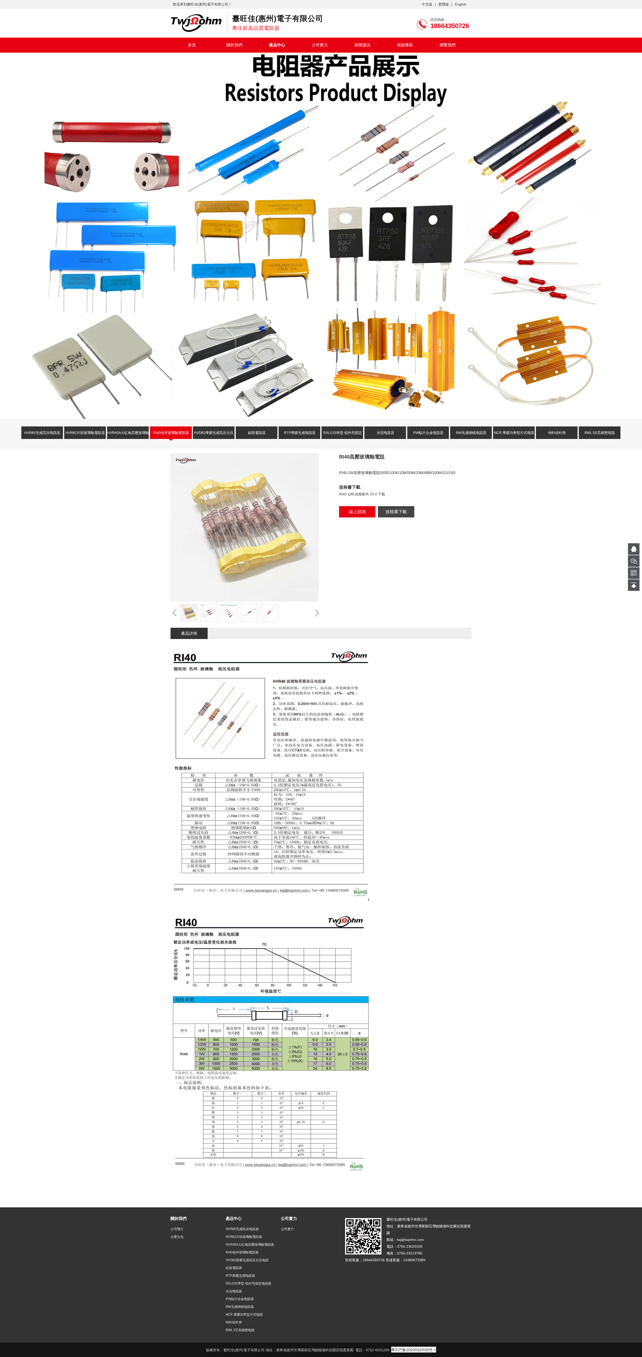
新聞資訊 (362, 45)
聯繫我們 (448, 45)
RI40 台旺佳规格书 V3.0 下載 (362, 494)
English (460, 4)
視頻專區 (405, 45)
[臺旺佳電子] (196, 23)
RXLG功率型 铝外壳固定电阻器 (342, 436)
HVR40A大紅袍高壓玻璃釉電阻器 (128, 436)
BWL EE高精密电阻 (600, 433)
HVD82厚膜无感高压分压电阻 (213, 436)
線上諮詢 (357, 511)
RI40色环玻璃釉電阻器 (171, 433)
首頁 (192, 45)
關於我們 (234, 45)
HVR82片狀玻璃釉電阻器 (85, 433)
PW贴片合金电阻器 (428, 433)
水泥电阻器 (385, 433)
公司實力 (320, 45)
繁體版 (443, 4)
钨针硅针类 (557, 433)
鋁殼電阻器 (257, 433)
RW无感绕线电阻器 (471, 433)
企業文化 (177, 1237)
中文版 (427, 4)
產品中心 (277, 45)
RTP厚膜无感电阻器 (299, 433)
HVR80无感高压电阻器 (42, 433)
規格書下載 (396, 511)
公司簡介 (177, 1229)
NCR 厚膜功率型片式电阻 (514, 433)
